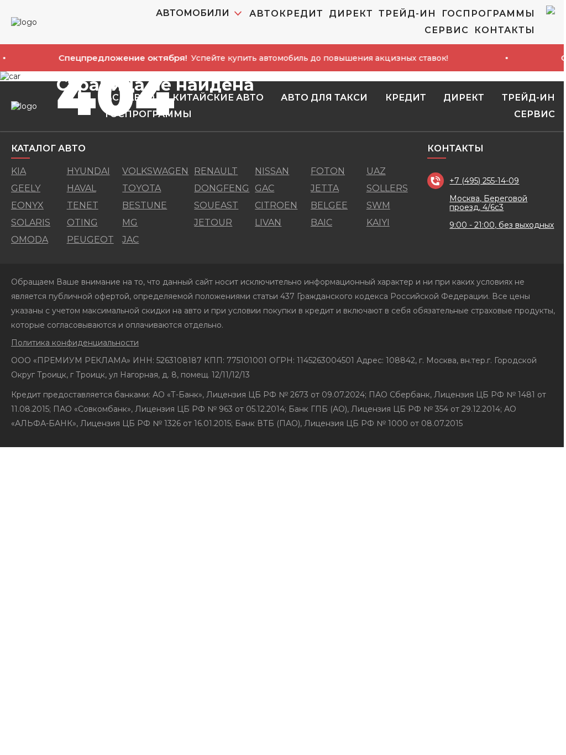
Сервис (446, 30)
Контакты (504, 30)
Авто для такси (324, 97)
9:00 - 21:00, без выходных (501, 225)
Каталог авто (48, 148)
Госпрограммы (488, 13)
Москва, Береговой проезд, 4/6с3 (488, 203)
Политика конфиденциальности (75, 343)
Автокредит (286, 13)
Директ (351, 13)
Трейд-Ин (407, 13)
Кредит (405, 97)
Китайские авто (218, 97)
